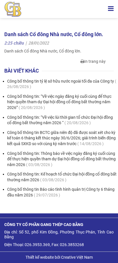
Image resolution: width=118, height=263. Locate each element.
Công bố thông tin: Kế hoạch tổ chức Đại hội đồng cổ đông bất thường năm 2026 (62, 177)
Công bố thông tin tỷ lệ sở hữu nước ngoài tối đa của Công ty (61, 84)
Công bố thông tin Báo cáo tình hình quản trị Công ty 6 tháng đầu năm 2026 (61, 192)
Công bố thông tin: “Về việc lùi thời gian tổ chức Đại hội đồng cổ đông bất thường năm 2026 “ (60, 120)
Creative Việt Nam (77, 257)
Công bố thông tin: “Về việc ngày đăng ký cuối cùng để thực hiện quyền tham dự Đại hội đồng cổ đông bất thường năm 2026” (59, 102)
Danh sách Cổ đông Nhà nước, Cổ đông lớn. (42, 51)
